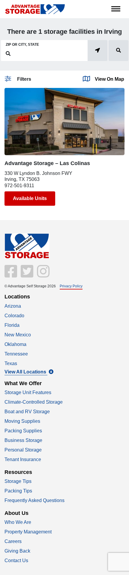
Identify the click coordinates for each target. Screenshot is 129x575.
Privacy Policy (71, 286)
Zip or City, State (22, 44)
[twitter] (26, 275)
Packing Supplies (23, 430)
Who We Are (17, 522)
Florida (12, 325)
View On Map (109, 79)
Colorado (14, 315)
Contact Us (16, 560)
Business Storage (23, 440)
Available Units (30, 198)
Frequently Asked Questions (34, 500)
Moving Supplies (22, 421)
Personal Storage (23, 449)
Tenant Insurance (22, 459)
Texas (10, 363)
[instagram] (42, 275)
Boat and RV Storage (27, 411)
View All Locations (25, 371)
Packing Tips (18, 490)
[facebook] (11, 275)
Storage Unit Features (27, 392)
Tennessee (16, 353)
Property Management (28, 531)
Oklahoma (15, 344)
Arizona (12, 306)
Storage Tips (18, 481)
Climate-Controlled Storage (33, 402)
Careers (13, 541)
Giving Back (17, 550)
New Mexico (17, 334)
